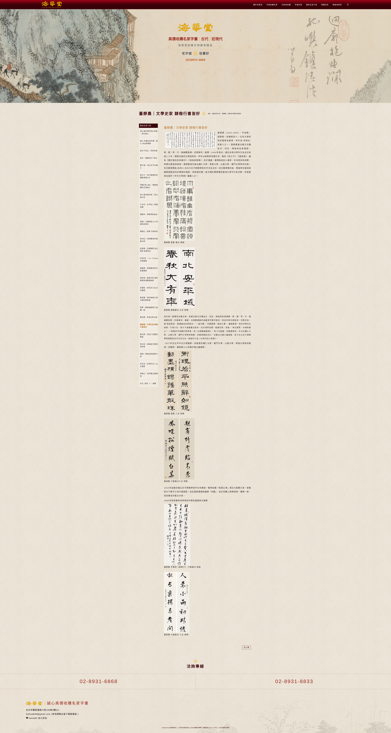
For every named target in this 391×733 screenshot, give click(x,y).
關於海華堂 (257, 5)
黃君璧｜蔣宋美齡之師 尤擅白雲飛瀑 (149, 299)
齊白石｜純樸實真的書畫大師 (149, 240)
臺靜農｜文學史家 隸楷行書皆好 (231, 113)
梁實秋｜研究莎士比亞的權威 (149, 289)
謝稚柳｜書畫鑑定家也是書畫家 (149, 269)
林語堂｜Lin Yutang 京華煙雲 (149, 259)
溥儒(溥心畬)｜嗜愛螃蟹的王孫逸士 (149, 186)
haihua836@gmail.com (38, 714)
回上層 (246, 647)
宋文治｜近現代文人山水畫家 (149, 365)
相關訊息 (325, 5)
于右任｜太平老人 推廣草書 (149, 206)
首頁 (209, 113)
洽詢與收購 (286, 5)
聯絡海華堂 (337, 5)
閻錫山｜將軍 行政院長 (149, 231)
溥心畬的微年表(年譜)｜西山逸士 (149, 132)
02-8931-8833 (293, 681)
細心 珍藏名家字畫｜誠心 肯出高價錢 (149, 142)
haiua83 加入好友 (38, 718)
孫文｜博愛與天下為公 (148, 158)
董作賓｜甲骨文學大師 (148, 317)
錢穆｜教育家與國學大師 (149, 355)
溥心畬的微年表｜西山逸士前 (149, 196)
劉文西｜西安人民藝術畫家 (149, 335)
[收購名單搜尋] (348, 5)
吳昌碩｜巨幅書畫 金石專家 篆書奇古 (149, 250)
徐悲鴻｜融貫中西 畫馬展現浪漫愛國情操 (149, 279)
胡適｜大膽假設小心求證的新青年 (149, 223)
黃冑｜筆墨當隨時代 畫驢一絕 (149, 309)
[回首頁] (52, 4)
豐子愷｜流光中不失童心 (149, 166)
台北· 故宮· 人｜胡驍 (148, 383)
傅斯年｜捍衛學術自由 (148, 214)
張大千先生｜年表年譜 (148, 151)
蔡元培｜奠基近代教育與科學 (149, 345)
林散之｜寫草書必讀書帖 (149, 375)
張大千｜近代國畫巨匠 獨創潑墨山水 (149, 176)
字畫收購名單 (271, 5)
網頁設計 (174, 727)
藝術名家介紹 (311, 5)
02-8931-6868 (98, 681)
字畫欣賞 (298, 5)
